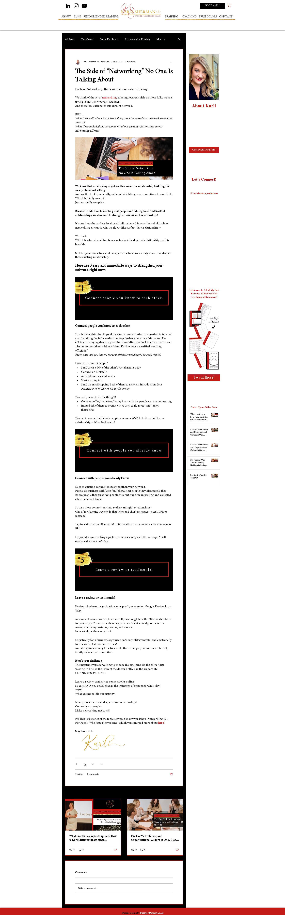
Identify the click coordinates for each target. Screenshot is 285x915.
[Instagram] (76, 6)
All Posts (69, 39)
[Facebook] (208, 186)
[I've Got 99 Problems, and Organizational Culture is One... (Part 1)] (155, 815)
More (159, 39)
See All (180, 793)
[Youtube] (216, 186)
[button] (229, 5)
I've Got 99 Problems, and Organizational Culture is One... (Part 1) (154, 838)
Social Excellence (109, 39)
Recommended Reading (137, 39)
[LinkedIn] (68, 6)
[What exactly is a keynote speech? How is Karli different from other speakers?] (93, 815)
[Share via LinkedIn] (93, 764)
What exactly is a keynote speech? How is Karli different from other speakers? (93, 838)
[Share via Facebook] (76, 764)
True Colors (87, 39)
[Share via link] (101, 764)
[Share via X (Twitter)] (84, 764)
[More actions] (171, 62)
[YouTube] (84, 6)
